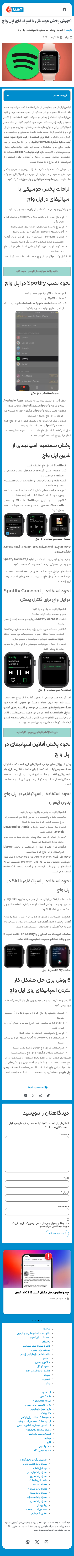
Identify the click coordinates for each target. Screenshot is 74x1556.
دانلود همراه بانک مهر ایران (36, 1346)
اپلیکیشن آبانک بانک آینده (33, 1460)
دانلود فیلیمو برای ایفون (38, 1430)
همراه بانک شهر (38, 1476)
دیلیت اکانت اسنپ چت (37, 1371)
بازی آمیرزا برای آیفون (40, 1409)
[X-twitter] (37, 1542)
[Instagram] (46, 1542)
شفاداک (46, 1329)
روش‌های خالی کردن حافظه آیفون (50, 1255)
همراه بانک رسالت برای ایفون (35, 1417)
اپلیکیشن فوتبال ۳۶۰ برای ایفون (34, 1426)
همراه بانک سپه (38, 1493)
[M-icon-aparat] (27, 1542)
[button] (8, 96)
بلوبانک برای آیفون (40, 1350)
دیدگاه (64, 1134)
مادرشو (46, 1358)
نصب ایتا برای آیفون (39, 1338)
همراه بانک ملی (38, 1501)
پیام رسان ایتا (40, 1505)
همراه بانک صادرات (37, 1497)
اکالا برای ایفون (42, 1362)
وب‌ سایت (63, 1206)
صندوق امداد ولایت (36, 1509)
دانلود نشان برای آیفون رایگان (35, 1354)
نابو (49, 1442)
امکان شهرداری (39, 1514)
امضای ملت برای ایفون (39, 1434)
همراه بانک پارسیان (37, 1472)
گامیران (46, 1379)
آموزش (30, 1087)
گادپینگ (46, 1413)
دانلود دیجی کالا (42, 1450)
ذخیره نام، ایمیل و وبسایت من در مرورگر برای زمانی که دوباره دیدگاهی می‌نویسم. (40, 1225)
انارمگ (69, 30)
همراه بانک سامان (37, 1489)
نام (66, 1178)
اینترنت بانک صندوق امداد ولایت (34, 1421)
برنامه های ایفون (42, 1401)
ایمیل (65, 1192)
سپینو (47, 1375)
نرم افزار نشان (40, 1468)
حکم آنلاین (45, 1446)
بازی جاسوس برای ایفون (38, 1405)
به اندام (46, 1342)
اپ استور (46, 1392)
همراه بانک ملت (38, 1485)
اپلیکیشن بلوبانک (38, 1480)
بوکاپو (47, 1438)
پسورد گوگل (43, 1367)
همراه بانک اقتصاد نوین (34, 1464)
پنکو (48, 1383)
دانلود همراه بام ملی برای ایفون (33, 1333)
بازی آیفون (45, 1397)
